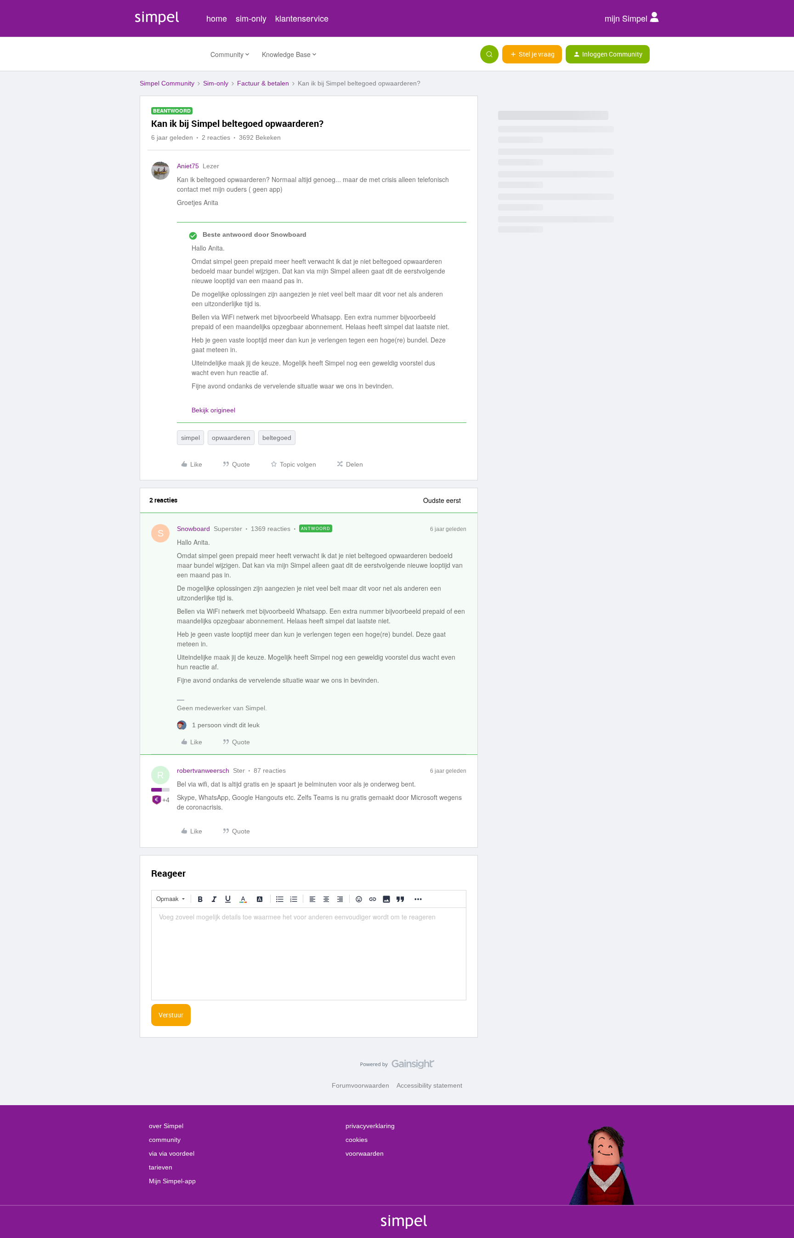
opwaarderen (231, 437)
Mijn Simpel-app (172, 1181)
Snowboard (193, 528)
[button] (532, 54)
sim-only (251, 18)
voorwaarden (365, 1153)
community (165, 1139)
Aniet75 (188, 166)
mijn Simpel (627, 18)
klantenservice (302, 18)
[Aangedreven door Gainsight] (397, 1066)
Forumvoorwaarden (360, 1085)
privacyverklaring (370, 1126)
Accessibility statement (429, 1085)
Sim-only (215, 83)
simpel (190, 437)
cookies (357, 1139)
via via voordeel (171, 1153)
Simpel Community (167, 83)
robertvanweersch (203, 770)
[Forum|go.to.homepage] (169, 54)
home (216, 18)
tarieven (160, 1167)
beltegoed (276, 437)
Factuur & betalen (263, 83)
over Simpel (166, 1126)
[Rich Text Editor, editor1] (309, 954)
